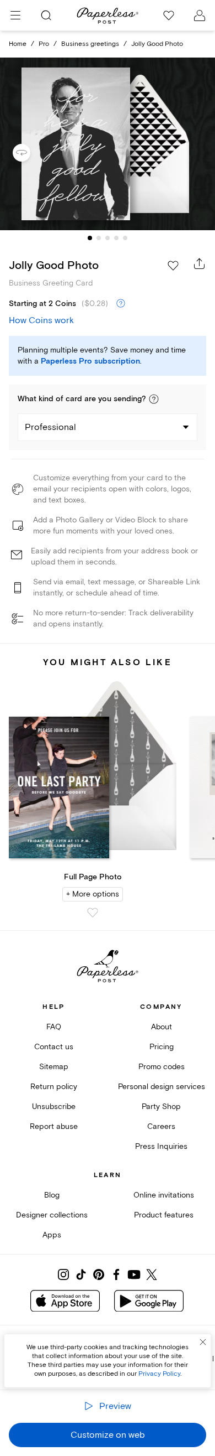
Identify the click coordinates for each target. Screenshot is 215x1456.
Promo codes (161, 1066)
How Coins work (41, 320)
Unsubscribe (54, 1106)
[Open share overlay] (199, 263)
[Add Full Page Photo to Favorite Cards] (92, 912)
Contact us (53, 1046)
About (161, 1027)
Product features (164, 1215)
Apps (51, 1235)
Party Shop (161, 1106)
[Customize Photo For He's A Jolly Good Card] (108, 144)
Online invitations (163, 1195)
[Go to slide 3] (107, 238)
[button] (153, 399)
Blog (52, 1195)
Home (17, 44)
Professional (50, 427)
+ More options (92, 894)
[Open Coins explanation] (121, 303)
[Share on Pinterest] (98, 1274)
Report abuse (54, 1126)
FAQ (53, 1027)
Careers (161, 1126)
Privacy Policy (159, 1374)
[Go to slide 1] (90, 238)
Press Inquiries (161, 1146)
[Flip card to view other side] (30, 153)
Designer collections (52, 1215)
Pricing (161, 1046)
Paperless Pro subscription (90, 361)
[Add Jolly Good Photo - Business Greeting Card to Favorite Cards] (173, 265)
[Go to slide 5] (125, 238)
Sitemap (53, 1066)
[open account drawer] (199, 15)
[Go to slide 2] (98, 238)
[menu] (15, 15)
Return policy (53, 1086)
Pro (44, 44)
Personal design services (161, 1086)
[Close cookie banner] (202, 1342)
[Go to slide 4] (116, 238)
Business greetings (90, 44)
